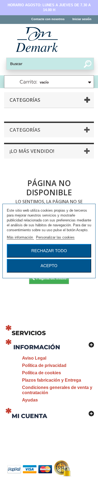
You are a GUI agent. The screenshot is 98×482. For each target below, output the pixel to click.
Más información (20, 237)
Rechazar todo (49, 250)
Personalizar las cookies (55, 237)
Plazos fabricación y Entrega (51, 380)
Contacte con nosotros (48, 19)
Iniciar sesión (81, 19)
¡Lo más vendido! (32, 151)
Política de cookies (41, 372)
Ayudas (30, 400)
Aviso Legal (34, 358)
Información (36, 347)
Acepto (49, 265)
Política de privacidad (44, 365)
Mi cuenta (29, 416)
